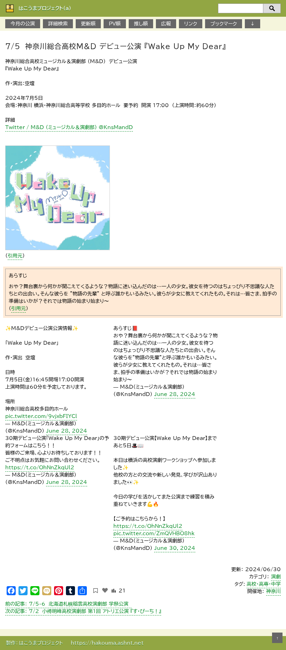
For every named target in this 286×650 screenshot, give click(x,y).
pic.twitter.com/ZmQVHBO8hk (154, 533)
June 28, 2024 (66, 430)
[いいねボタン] (105, 590)
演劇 (276, 576)
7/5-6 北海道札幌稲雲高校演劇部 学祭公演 (68, 604)
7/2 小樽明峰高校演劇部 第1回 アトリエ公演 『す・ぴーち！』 (83, 611)
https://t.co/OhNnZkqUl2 (39, 467)
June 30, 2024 (174, 548)
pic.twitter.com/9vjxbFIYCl (41, 416)
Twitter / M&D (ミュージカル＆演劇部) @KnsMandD (69, 127)
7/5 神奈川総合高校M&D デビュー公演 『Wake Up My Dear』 (115, 46)
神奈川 (273, 591)
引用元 (15, 255)
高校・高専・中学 (264, 584)
